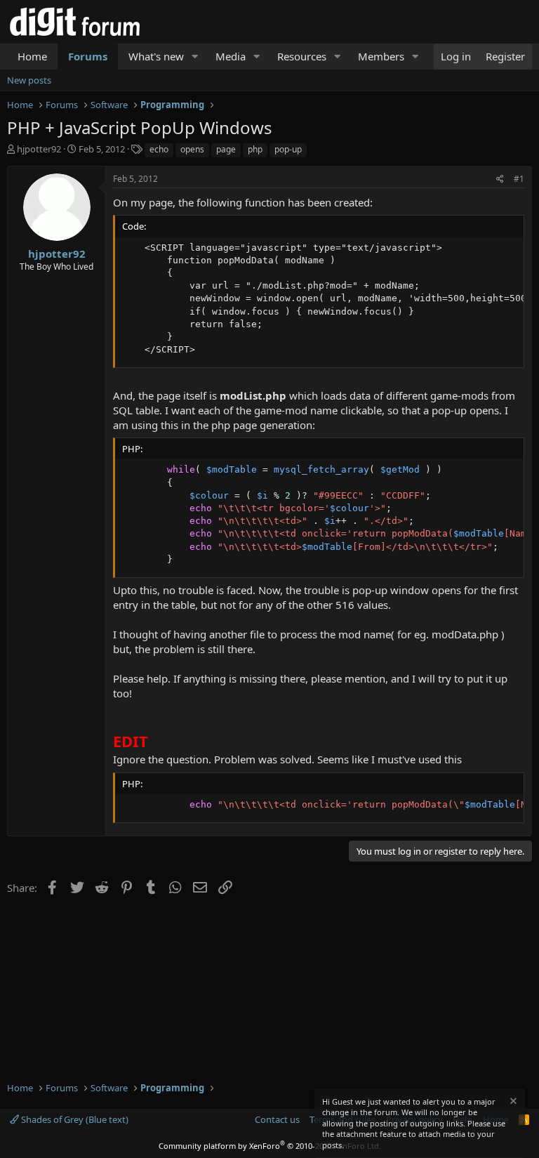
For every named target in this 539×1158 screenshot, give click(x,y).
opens (192, 149)
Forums (87, 56)
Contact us (277, 1119)
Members (381, 56)
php (255, 149)
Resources (301, 56)
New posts (29, 80)
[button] (195, 57)
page (226, 149)
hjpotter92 (39, 149)
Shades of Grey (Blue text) (73, 1119)
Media (230, 56)
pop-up (288, 149)
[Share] (500, 179)
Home (32, 56)
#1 (519, 179)
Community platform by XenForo (270, 1145)
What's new (156, 56)
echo (158, 149)
